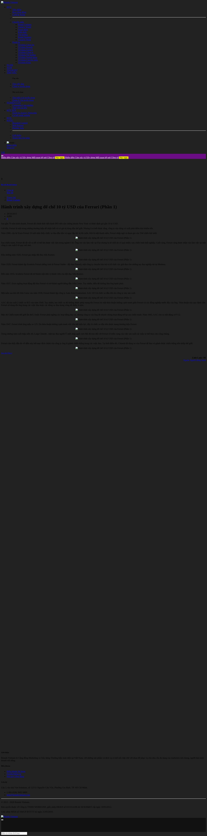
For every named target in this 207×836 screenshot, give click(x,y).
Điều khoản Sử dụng (16, 771)
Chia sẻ (10, 190)
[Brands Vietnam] (9, 2)
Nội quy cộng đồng (15, 776)
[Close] (2, 155)
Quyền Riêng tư (14, 774)
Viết (3, 152)
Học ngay (60, 158)
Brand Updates (13, 200)
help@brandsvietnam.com (18, 795)
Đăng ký (11, 147)
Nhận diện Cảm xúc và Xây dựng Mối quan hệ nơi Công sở (32, 157)
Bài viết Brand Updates (9, 184)
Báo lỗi (10, 192)
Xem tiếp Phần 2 (6, 353)
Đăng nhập (12, 145)
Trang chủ (11, 197)
